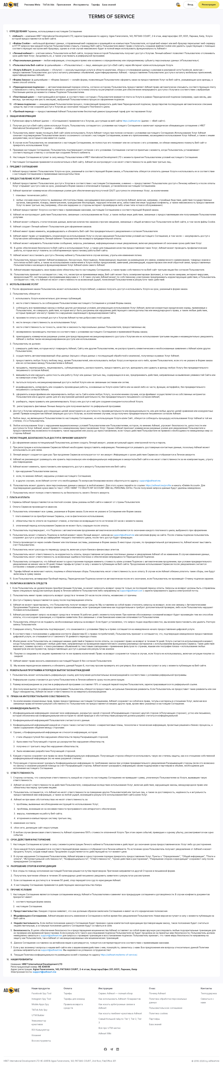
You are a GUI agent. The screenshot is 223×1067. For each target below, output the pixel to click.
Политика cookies (158, 1013)
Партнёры (154, 1018)
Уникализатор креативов (39, 1022)
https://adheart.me (132, 120)
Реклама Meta (32, 4)
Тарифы (95, 4)
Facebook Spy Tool (41, 993)
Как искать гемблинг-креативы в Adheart (120, 1013)
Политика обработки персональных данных (168, 1000)
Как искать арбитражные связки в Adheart (116, 1006)
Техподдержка (209, 993)
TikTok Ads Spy (39, 1009)
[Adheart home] (11, 5)
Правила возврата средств (73, 1006)
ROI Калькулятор (40, 1029)
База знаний (109, 4)
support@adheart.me (149, 480)
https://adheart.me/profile (158, 485)
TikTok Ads (48, 4)
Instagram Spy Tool (41, 998)
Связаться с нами (207, 1000)
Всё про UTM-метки (109, 1028)
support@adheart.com (131, 590)
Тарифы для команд (74, 998)
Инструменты (81, 4)
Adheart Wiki (104, 1033)
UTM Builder (38, 1015)
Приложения (64, 4)
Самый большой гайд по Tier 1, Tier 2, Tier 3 (120, 1020)
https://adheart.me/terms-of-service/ (119, 954)
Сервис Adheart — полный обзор (115, 993)
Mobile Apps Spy (40, 1004)
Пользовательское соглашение (165, 1007)
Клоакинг (36, 1035)
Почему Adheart (157, 993)
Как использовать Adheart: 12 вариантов (119, 998)
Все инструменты (41, 1040)
